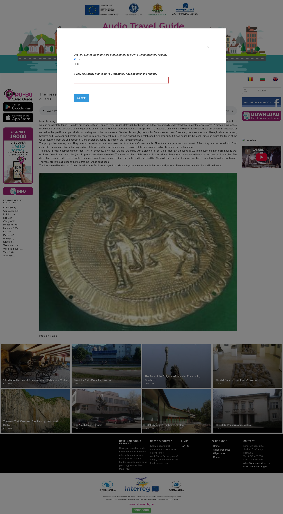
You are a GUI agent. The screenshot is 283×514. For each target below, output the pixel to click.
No (78, 64)
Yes (79, 59)
